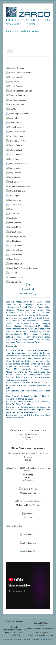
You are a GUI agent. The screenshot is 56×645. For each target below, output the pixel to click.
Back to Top (48, 639)
